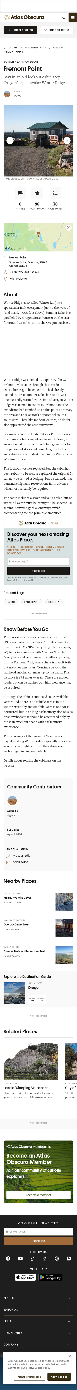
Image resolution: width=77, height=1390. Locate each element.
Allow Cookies (59, 1376)
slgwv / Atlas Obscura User (43, 178)
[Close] (70, 1356)
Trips (7, 1321)
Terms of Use (29, 580)
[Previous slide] (10, 140)
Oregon (34, 988)
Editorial (11, 1309)
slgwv (17, 95)
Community (13, 1333)
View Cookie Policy (39, 1368)
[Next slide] (67, 140)
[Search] (64, 17)
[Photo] (64, 902)
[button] (20, 193)
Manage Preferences (29, 1376)
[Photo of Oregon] (14, 993)
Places (9, 1298)
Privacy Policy (13, 580)
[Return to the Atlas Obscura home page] (25, 17)
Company (11, 1344)
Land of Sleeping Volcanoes (26, 1088)
